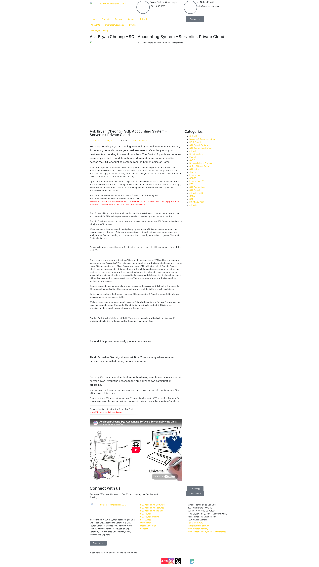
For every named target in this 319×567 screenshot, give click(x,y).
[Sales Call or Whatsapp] (143, 7)
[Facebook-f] (164, 554)
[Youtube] (178, 554)
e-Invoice (193, 151)
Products (106, 19)
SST (191, 199)
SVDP (192, 160)
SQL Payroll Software (199, 145)
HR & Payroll (195, 142)
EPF (191, 184)
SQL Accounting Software (201, 148)
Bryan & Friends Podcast (200, 163)
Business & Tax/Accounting (202, 139)
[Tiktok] (192, 554)
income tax (194, 175)
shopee (192, 172)
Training (118, 19)
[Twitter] (185, 561)
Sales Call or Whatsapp (163, 2)
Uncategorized (196, 154)
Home (94, 19)
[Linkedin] (199, 554)
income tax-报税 (197, 181)
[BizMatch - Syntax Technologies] (192, 561)
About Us (95, 25)
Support (131, 19)
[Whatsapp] (219, 554)
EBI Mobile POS (196, 202)
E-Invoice (144, 19)
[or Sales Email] (190, 7)
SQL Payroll (194, 190)
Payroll (192, 157)
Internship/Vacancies (114, 25)
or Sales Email (205, 2)
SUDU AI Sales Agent (199, 166)
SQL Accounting (197, 187)
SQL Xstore (194, 169)
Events (132, 25)
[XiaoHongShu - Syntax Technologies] (164, 561)
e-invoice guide (196, 193)
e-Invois (193, 205)
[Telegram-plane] (212, 554)
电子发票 (193, 136)
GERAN (192, 196)
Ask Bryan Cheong (99, 30)
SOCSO (192, 178)
